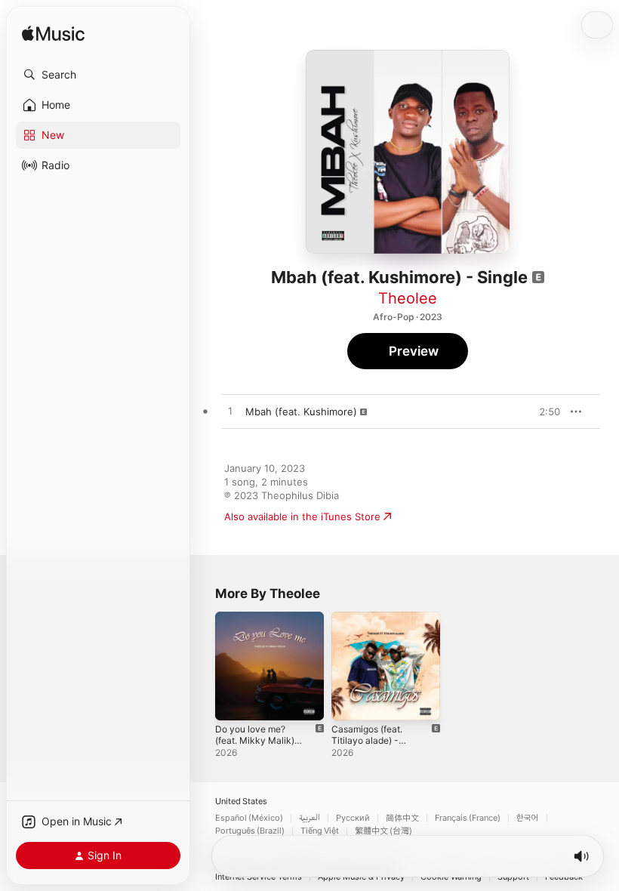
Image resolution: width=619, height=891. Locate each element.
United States (241, 801)
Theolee (407, 298)
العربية (309, 818)
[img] (53, 34)
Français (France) (467, 818)
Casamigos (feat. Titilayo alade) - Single (366, 740)
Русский (353, 818)
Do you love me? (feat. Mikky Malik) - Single (258, 740)
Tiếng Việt (319, 831)
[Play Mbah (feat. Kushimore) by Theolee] (230, 411)
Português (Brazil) (250, 831)
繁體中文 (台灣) (383, 831)
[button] (98, 75)
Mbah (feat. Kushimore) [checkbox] (301, 411)
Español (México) (249, 818)
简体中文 (402, 818)
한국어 (527, 818)
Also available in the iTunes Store (302, 516)
